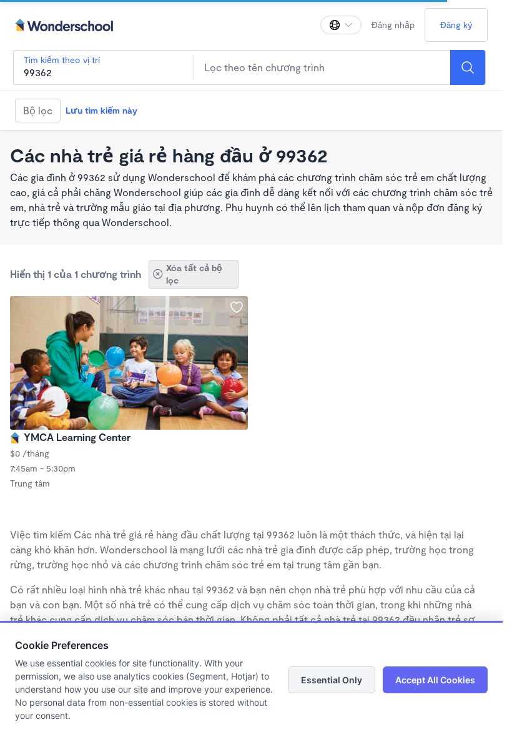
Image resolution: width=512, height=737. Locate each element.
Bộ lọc (37, 110)
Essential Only (331, 680)
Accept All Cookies (435, 680)
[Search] (467, 67)
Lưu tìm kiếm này (101, 110)
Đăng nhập (393, 24)
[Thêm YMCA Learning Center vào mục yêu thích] (236, 307)
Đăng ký (456, 24)
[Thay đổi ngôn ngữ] (341, 25)
